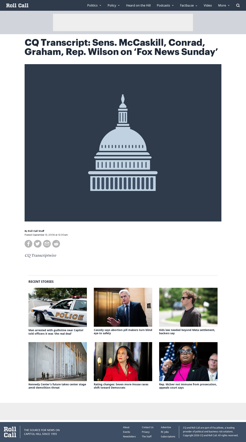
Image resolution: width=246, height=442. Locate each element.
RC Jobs (165, 432)
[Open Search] (238, 5)
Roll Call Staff (36, 231)
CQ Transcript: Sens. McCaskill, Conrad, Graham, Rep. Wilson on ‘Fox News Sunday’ (121, 47)
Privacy (146, 432)
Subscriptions (168, 436)
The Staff (146, 436)
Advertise (166, 427)
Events (126, 432)
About (126, 427)
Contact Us (148, 427)
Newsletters (129, 436)
